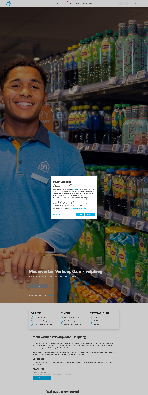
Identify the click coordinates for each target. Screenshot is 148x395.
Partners (74, 189)
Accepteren (90, 214)
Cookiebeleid (73, 208)
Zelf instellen (56, 214)
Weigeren (80, 214)
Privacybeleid (82, 208)
